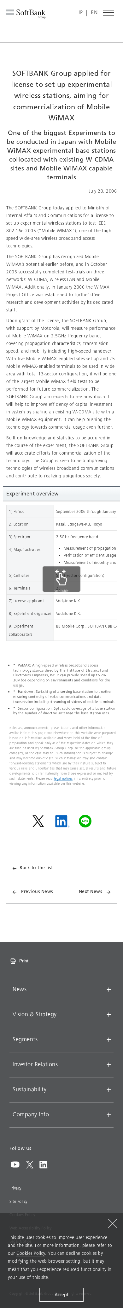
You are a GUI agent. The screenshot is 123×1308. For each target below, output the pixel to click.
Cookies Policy (30, 1253)
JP (80, 13)
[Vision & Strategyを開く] (108, 1014)
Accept (61, 1295)
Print (23, 960)
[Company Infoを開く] (108, 1114)
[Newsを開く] (108, 989)
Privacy (15, 1188)
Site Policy (18, 1201)
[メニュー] (109, 13)
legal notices (63, 778)
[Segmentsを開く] (108, 1039)
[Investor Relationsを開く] (108, 1064)
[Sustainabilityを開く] (108, 1089)
